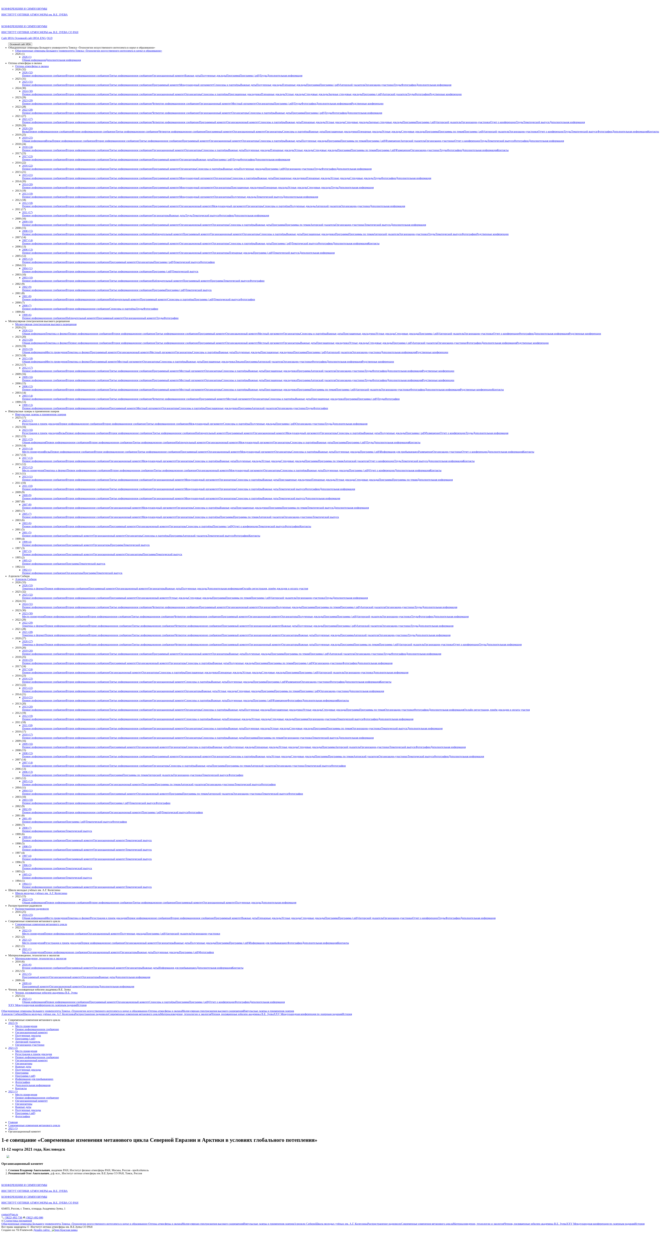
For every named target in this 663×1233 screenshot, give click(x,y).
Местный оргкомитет (244, 103)
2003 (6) (26, 523)
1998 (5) (26, 846)
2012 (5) (26, 974)
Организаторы (193, 94)
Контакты (653, 131)
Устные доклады (295, 94)
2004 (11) (27, 268)
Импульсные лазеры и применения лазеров (40, 414)
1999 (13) (27, 405)
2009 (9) (26, 495)
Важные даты (193, 75)
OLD (49, 38)
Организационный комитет (168, 75)
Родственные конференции (446, 94)
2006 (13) (27, 249)
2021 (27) (27, 119)
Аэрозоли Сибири (26, 579)
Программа (233, 75)
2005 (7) (26, 513)
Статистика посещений (18, 1220)
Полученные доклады (213, 75)
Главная (13, 1122)
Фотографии (408, 84)
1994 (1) (26, 883)
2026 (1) (26, 56)
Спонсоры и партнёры (227, 84)
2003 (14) (27, 395)
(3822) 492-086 (34, 1217)
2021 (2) (26, 939)
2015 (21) (27, 175)
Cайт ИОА (8, 38)
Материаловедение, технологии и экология (40, 958)
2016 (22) (27, 165)
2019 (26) (27, 650)
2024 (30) (27, 91)
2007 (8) (26, 504)
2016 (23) (27, 678)
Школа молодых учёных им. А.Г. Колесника (41, 893)
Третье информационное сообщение (130, 75)
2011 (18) (27, 725)
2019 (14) (27, 448)
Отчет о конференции (503, 122)
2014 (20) (27, 184)
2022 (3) (26, 930)
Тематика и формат (57, 333)
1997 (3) (26, 551)
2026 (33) (27, 585)
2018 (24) (27, 147)
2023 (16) (27, 430)
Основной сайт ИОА (27, 38)
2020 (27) (27, 641)
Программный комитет (165, 84)
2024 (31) (27, 604)
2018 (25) (27, 660)
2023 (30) (27, 613)
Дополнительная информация (63, 60)
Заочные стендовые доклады (345, 94)
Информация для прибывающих (399, 451)
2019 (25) (27, 137)
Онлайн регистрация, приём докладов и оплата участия (275, 588)
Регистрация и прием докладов (40, 423)
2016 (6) (26, 964)
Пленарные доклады (294, 84)
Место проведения (57, 352)
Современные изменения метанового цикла (41, 924)
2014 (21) (27, 697)
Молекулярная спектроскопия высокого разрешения (45, 324)
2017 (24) (27, 669)
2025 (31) (27, 81)
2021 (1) (26, 949)
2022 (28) (27, 109)
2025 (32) (27, 594)
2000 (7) (26, 305)
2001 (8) (26, 296)
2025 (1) (26, 998)
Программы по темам (451, 131)
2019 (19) (27, 349)
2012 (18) (27, 203)
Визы (25, 131)
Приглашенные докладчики (244, 94)
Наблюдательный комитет (167, 234)
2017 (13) (27, 457)
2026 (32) (27, 72)
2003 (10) (27, 277)
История (81, 1005)
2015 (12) (27, 467)
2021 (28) (27, 632)
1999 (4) (26, 541)
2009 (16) (27, 221)
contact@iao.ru (9, 1214)
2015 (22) (27, 688)
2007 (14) (27, 240)
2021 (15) (27, 439)
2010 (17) (27, 734)
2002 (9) (26, 286)
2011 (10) (27, 485)
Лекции (239, 361)
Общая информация (34, 60)
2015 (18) (27, 358)
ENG (43, 38)
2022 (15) (27, 899)
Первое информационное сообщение (44, 75)
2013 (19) (27, 193)
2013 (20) (27, 706)
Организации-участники (379, 84)
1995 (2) (26, 560)
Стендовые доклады (316, 94)
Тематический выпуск (536, 122)
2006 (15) (27, 386)
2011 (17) (27, 212)
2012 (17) (27, 367)
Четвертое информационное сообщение (175, 103)
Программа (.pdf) (250, 75)
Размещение (393, 140)
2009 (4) (26, 983)
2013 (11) (27, 476)
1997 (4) (26, 855)
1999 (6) (26, 314)
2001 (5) (26, 532)
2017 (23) (27, 156)
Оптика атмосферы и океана (32, 66)
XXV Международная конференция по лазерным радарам (42, 1005)
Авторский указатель (352, 84)
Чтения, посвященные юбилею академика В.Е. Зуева (46, 992)
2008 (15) (27, 231)
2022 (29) (27, 622)
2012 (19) (27, 716)
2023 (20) (27, 339)
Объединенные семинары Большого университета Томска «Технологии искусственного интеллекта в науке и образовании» (88, 50)
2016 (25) (27, 914)
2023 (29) (27, 100)
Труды (263, 75)
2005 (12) (27, 259)
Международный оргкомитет (196, 84)
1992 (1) (26, 569)
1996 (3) (26, 865)
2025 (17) (27, 420)
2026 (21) (27, 330)
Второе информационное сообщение (87, 75)
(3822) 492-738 (13, 1217)
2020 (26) (27, 128)
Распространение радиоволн (32, 908)
